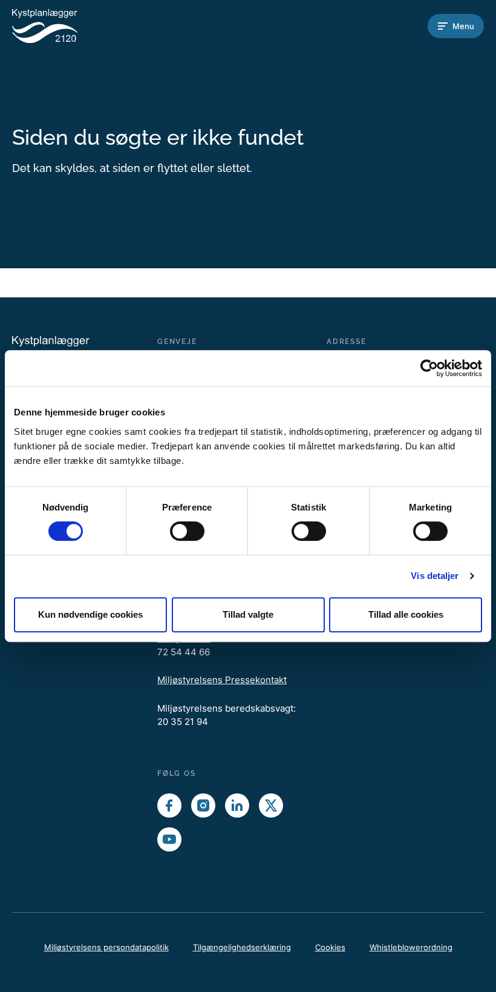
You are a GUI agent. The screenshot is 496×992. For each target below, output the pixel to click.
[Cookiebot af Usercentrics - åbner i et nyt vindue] (429, 368)
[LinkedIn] (237, 805)
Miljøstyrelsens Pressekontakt (222, 680)
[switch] (187, 531)
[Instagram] (203, 805)
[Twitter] (271, 805)
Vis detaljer (434, 575)
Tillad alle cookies (405, 614)
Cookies (330, 947)
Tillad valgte (248, 614)
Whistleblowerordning (411, 947)
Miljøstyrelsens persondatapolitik (106, 947)
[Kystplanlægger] (60, 26)
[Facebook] (169, 805)
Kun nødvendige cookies (90, 614)
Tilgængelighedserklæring (242, 947)
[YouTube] (169, 839)
